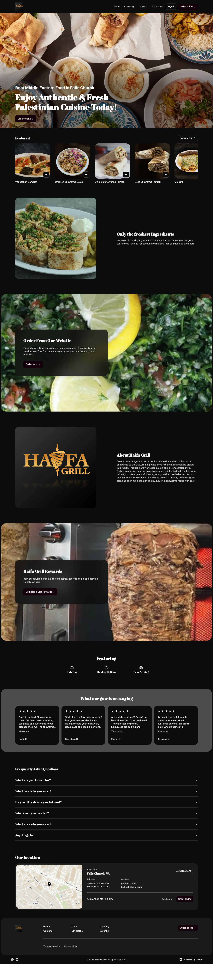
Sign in (171, 6)
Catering (129, 6)
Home (46, 926)
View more (24, 731)
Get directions (183, 870)
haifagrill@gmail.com (131, 887)
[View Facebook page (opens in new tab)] (12, 959)
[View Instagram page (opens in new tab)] (17, 959)
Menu (117, 6)
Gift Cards (157, 6)
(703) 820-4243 (129, 883)
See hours (167, 899)
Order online (184, 898)
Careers (142, 6)
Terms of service (51, 946)
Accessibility (70, 946)
